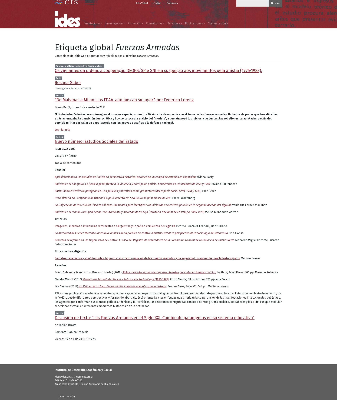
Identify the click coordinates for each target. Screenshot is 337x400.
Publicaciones (194, 23)
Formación (134, 23)
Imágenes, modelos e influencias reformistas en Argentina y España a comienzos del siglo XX (115, 226)
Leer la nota (62, 129)
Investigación (114, 23)
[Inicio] (67, 19)
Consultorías (154, 23)
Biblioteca (173, 23)
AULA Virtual (142, 3)
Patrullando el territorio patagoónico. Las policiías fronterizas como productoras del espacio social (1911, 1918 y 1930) (128, 191)
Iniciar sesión (66, 396)
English (157, 3)
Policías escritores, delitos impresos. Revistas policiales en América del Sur (168, 272)
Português (172, 3)
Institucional (92, 23)
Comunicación (217, 23)
